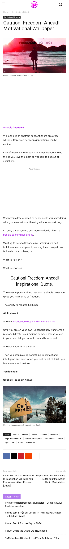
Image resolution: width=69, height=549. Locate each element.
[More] (36, 456)
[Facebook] (6, 456)
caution (43, 434)
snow (20, 442)
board (34, 434)
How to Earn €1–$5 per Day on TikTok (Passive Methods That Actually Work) (33, 514)
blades (25, 434)
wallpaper (30, 442)
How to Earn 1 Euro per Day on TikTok (24, 523)
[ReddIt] (28, 456)
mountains (50, 438)
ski (13, 442)
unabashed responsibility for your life (34, 321)
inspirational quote (13, 438)
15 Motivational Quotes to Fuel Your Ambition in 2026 (32, 538)
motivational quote (33, 438)
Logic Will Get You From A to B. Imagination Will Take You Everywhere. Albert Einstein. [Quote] (18, 480)
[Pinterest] (21, 456)
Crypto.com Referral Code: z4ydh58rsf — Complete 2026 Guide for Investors (33, 504)
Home (6, 12)
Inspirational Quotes (21, 12)
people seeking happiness (18, 234)
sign (7, 442)
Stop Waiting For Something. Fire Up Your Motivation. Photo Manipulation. (51, 479)
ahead (16, 434)
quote (60, 438)
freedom (54, 434)
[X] (14, 456)
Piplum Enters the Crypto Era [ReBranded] (26, 530)
